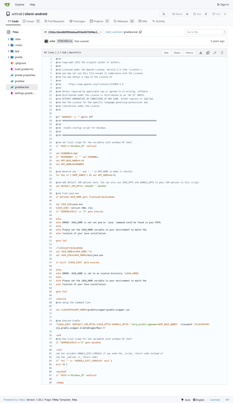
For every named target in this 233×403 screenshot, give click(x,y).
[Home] (7, 4)
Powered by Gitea (14, 399)
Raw (166, 52)
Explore (19, 4)
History (189, 52)
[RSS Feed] (164, 14)
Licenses (215, 399)
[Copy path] (140, 32)
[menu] (185, 399)
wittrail (17, 14)
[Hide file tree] (8, 32)
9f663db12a (65, 41)
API (227, 399)
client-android (36, 14)
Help (32, 4)
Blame (177, 52)
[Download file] (201, 53)
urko (52, 41)
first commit (82, 41)
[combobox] (206, 32)
